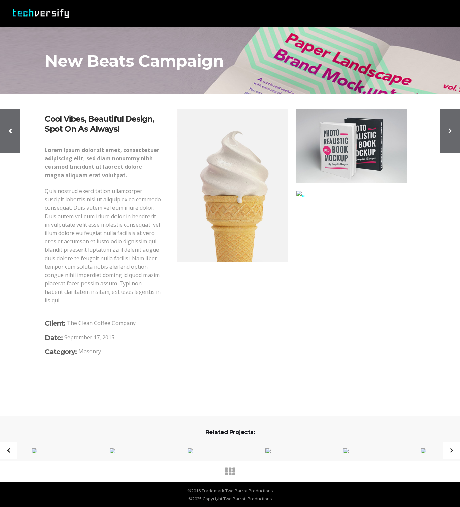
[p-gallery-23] (232, 185)
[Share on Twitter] (57, 381)
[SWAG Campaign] (186, 451)
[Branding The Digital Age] (108, 451)
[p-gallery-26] (292, 270)
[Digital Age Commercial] (342, 451)
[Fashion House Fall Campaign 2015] (30, 451)
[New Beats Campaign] (264, 451)
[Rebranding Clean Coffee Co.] (419, 451)
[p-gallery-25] (351, 195)
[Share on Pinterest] (76, 381)
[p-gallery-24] (351, 146)
